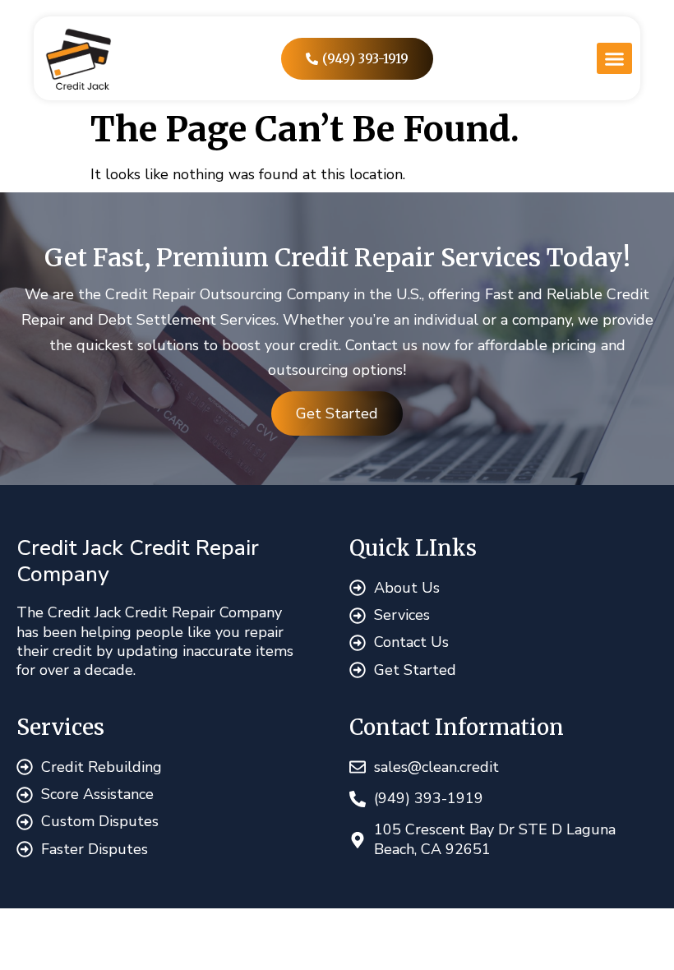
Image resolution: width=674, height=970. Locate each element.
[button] (614, 58)
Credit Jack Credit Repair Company (137, 561)
